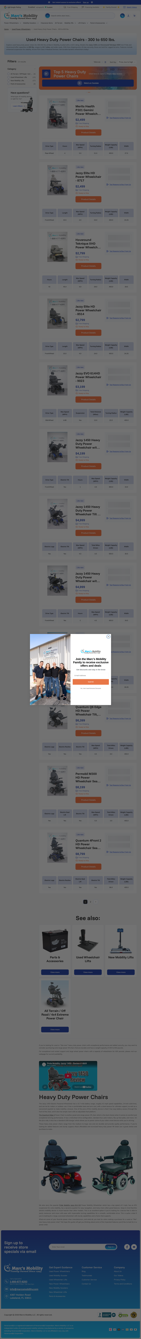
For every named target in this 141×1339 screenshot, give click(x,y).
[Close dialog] (108, 636)
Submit (91, 682)
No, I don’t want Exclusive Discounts (91, 688)
